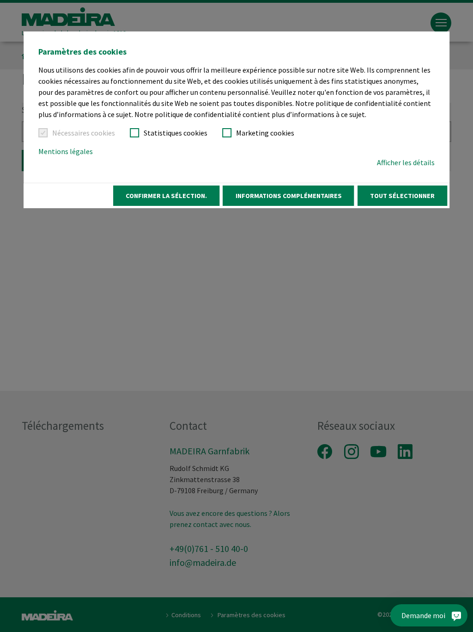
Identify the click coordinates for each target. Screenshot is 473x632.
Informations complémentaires (289, 196)
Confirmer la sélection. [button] (166, 196)
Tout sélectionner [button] (402, 196)
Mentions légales (65, 151)
